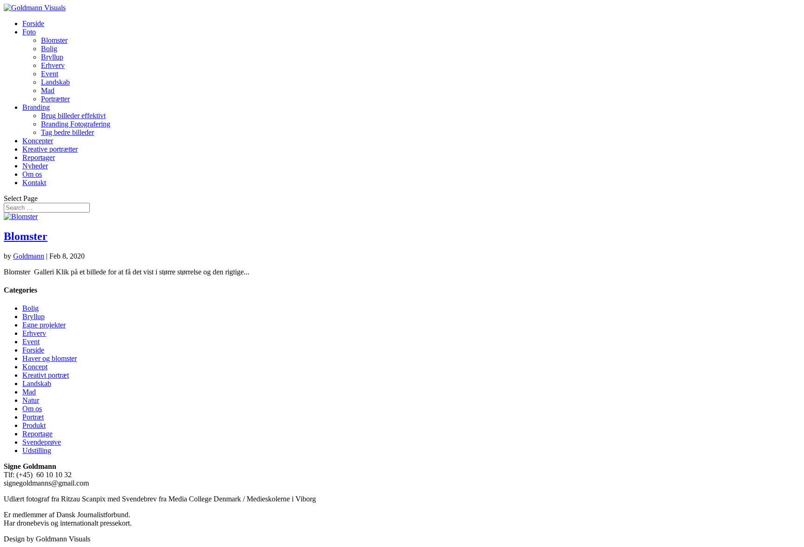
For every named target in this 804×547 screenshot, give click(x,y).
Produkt (34, 425)
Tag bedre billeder (67, 132)
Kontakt (34, 183)
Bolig (49, 49)
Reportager (38, 157)
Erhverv (53, 65)
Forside (33, 23)
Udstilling (36, 450)
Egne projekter (44, 325)
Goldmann (28, 256)
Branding (36, 107)
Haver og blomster (49, 358)
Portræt (33, 417)
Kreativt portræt (45, 375)
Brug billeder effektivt (73, 116)
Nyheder (35, 166)
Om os (32, 174)
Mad (47, 90)
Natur (30, 400)
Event (49, 74)
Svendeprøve (41, 442)
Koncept (34, 367)
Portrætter (55, 99)
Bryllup (52, 57)
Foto (29, 32)
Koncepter (37, 141)
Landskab (55, 82)
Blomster (54, 40)
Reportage (37, 434)
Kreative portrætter (50, 149)
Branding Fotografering (75, 124)
